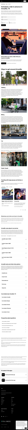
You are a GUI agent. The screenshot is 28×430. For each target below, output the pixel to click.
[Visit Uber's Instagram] (5, 416)
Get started (3, 63)
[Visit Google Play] (3, 421)
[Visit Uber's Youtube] (3, 416)
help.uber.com (2, 343)
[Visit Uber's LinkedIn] (1, 416)
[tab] (13, 187)
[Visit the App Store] (8, 421)
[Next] (25, 210)
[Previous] (23, 210)
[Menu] (27, 1)
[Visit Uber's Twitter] (7, 416)
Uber (1, 1)
